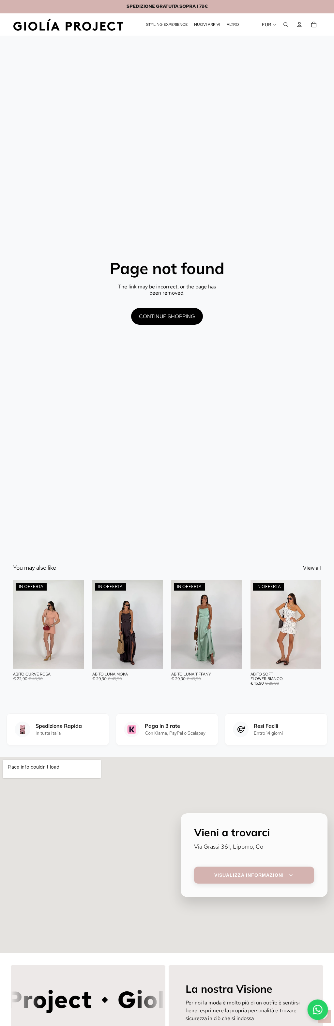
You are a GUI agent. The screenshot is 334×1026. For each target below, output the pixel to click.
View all (312, 568)
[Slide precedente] (20, 624)
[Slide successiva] (76, 624)
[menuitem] (232, 24)
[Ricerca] (286, 24)
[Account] (299, 24)
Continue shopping (167, 316)
